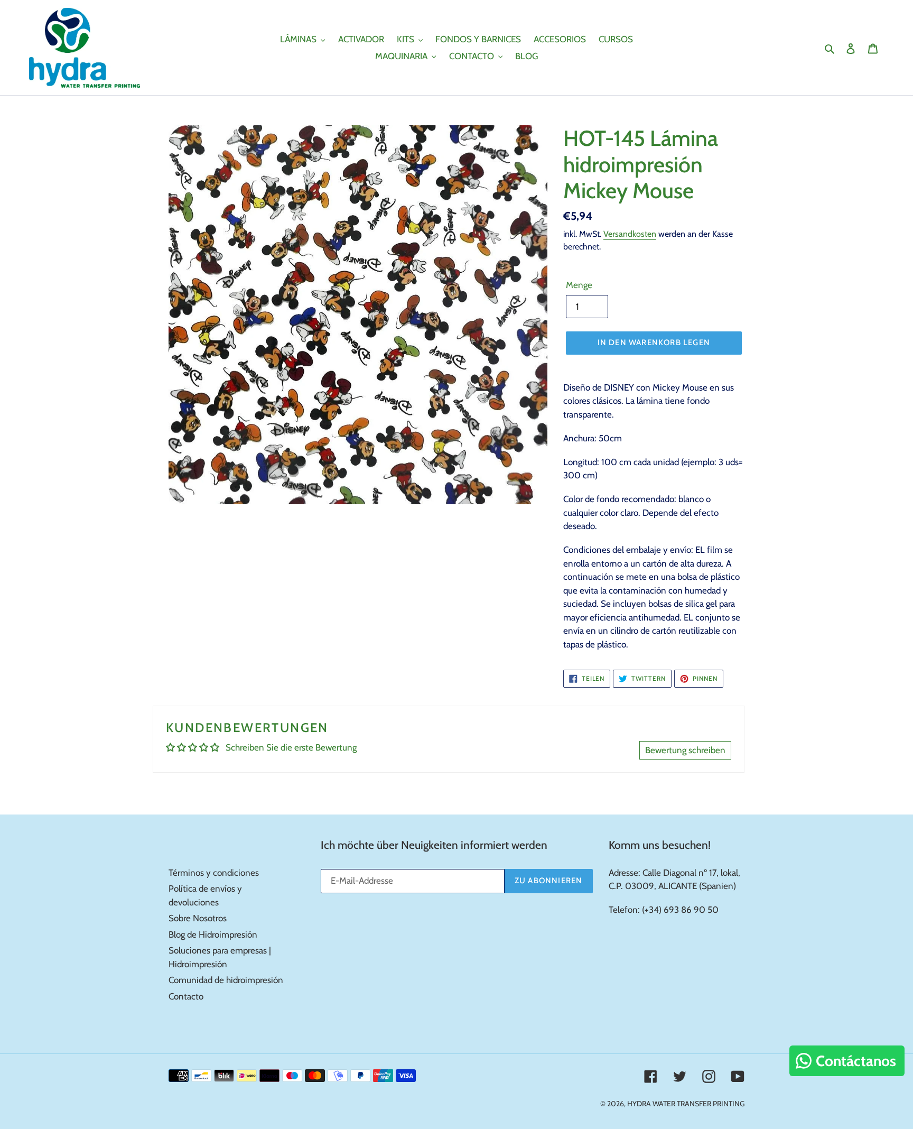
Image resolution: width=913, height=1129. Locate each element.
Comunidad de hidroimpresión (226, 980)
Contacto (186, 996)
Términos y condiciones (214, 872)
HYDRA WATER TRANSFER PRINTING (685, 1103)
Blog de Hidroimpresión (213, 934)
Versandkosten (629, 234)
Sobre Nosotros (198, 918)
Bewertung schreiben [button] (685, 750)
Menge (579, 285)
